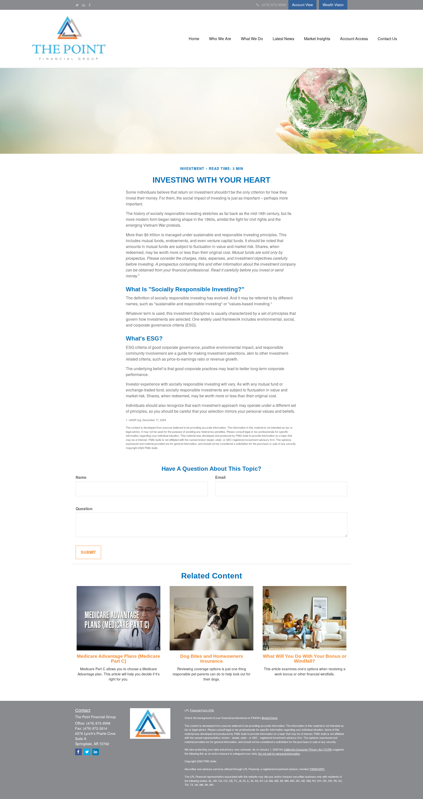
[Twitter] (77, 4)
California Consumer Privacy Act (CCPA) (308, 749)
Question (84, 508)
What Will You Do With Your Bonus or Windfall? (304, 659)
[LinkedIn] (83, 4)
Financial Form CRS (202, 710)
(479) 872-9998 (274, 4)
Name (81, 477)
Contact (82, 710)
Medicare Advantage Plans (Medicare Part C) (118, 659)
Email (220, 477)
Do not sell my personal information (279, 753)
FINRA (314, 769)
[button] (194, 38)
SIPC (321, 769)
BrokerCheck (270, 718)
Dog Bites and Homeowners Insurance (211, 659)
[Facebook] (90, 4)
